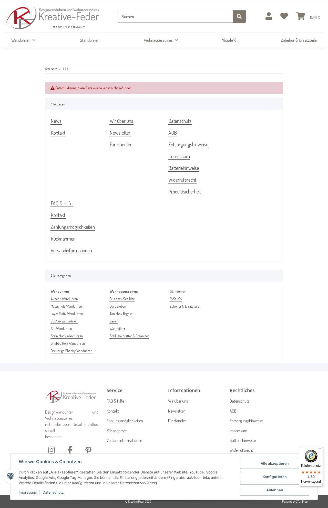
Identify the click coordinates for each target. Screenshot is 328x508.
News (56, 120)
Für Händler (121, 144)
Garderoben (118, 306)
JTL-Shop (302, 501)
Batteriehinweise (183, 168)
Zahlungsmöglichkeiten (73, 226)
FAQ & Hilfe (62, 203)
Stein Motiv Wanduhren (67, 336)
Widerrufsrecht (182, 179)
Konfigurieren (275, 476)
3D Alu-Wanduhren (64, 321)
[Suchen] (239, 16)
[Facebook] (70, 449)
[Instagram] (51, 449)
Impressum (28, 492)
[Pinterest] (88, 449)
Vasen (114, 321)
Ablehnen (274, 490)
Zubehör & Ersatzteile (184, 306)
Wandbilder (117, 328)
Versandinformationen (71, 250)
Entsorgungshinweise (188, 144)
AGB (172, 132)
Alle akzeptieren (275, 463)
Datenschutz (53, 492)
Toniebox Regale (121, 313)
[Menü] (320, 450)
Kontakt (58, 132)
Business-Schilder (122, 299)
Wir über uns (121, 120)
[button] (268, 16)
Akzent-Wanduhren (64, 299)
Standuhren (178, 291)
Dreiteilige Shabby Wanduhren (71, 351)
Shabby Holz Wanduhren (68, 343)
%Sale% (176, 299)
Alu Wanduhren (61, 328)
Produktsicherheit (184, 191)
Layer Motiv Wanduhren (67, 313)
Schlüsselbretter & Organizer (129, 336)
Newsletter (120, 132)
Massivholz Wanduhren (66, 306)
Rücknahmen (63, 238)
